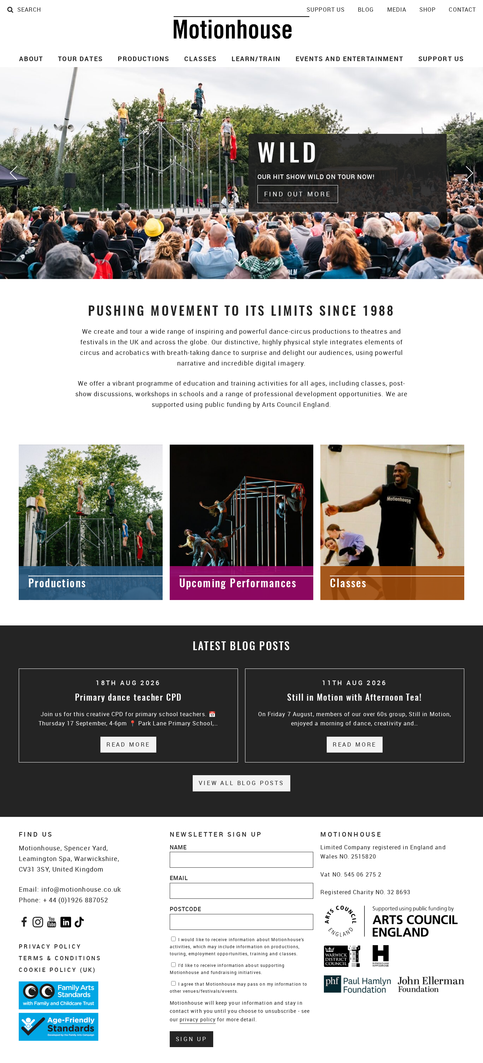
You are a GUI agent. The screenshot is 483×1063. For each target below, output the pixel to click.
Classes (200, 58)
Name (178, 847)
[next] (469, 173)
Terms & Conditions (60, 958)
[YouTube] (51, 923)
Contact (462, 9)
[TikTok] (79, 923)
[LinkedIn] (65, 923)
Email (179, 878)
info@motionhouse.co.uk (81, 889)
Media (396, 9)
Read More (131, 744)
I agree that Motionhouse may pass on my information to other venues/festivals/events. (238, 987)
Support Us (326, 9)
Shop (427, 9)
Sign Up (191, 1039)
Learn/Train (256, 58)
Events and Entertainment (349, 58)
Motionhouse (241, 27)
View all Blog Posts (241, 783)
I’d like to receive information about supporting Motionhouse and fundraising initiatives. (227, 968)
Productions (144, 58)
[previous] (14, 173)
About (31, 58)
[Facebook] (24, 923)
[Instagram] (38, 923)
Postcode (186, 909)
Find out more (297, 194)
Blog (366, 9)
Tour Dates (80, 58)
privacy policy (198, 1019)
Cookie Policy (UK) (57, 970)
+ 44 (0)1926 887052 (76, 900)
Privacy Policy (50, 946)
